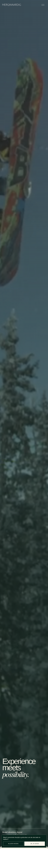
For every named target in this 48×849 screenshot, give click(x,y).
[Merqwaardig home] (11, 5)
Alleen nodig (13, 843)
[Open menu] (43, 5)
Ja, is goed (34, 843)
